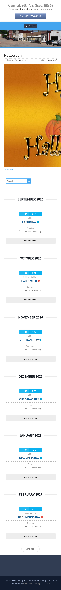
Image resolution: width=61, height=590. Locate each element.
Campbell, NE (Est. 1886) (30, 5)
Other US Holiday (33, 290)
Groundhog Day (29, 517)
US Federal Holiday (32, 231)
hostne (10, 60)
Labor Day (29, 221)
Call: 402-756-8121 (30, 16)
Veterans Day (29, 340)
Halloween (13, 55)
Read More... (10, 169)
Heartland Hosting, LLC (34, 583)
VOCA (49, 583)
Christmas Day (29, 399)
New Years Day (29, 458)
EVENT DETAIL (30, 241)
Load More (30, 549)
